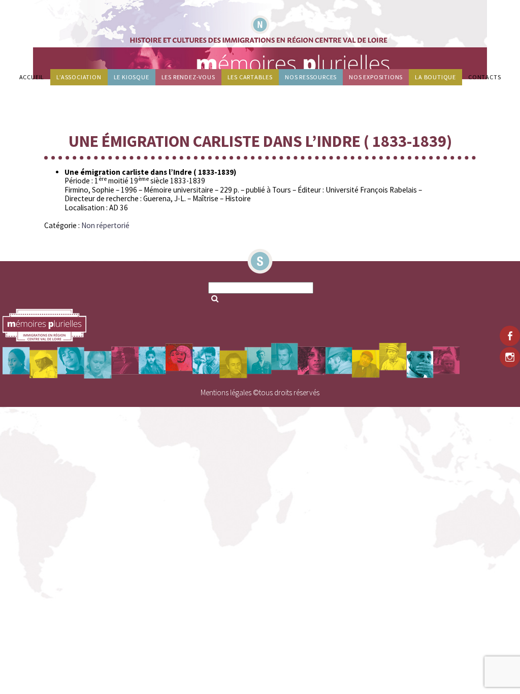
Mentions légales (226, 392)
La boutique (435, 77)
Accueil (32, 77)
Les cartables (250, 77)
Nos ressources (311, 77)
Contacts (484, 77)
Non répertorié (105, 225)
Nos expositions (376, 77)
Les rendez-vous (188, 77)
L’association (78, 77)
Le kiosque (131, 77)
